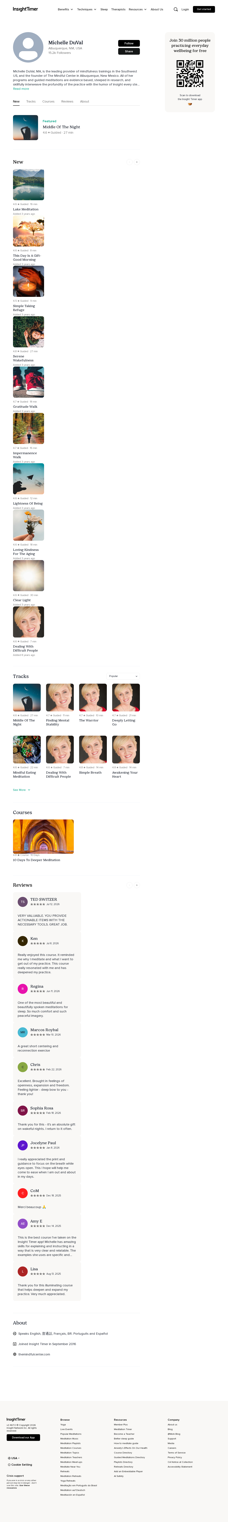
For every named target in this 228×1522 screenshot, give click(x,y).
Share (129, 51)
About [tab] (84, 102)
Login (185, 9)
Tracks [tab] (31, 102)
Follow (129, 43)
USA (14, 1458)
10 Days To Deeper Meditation (36, 860)
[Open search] (175, 9)
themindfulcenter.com (34, 1354)
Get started (204, 9)
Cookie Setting (21, 1464)
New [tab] (16, 102)
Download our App (23, 1437)
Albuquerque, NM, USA (65, 48)
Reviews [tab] (67, 102)
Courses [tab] (48, 102)
